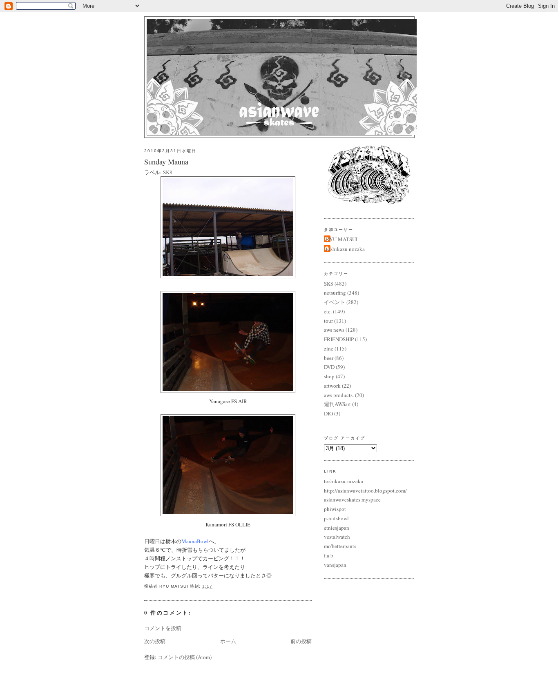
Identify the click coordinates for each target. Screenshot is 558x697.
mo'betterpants (340, 546)
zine (328, 348)
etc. (328, 311)
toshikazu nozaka (345, 249)
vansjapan (335, 564)
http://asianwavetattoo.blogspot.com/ (365, 490)
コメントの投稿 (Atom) (185, 657)
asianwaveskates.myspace (352, 499)
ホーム (228, 641)
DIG (328, 413)
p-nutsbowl (336, 518)
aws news (334, 329)
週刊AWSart (337, 404)
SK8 (167, 172)
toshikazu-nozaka (343, 481)
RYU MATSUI (341, 239)
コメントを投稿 (162, 628)
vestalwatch (337, 536)
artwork (332, 385)
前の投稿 (301, 641)
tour (328, 320)
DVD (329, 367)
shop (329, 376)
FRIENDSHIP (339, 339)
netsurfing (335, 292)
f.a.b (328, 555)
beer (328, 358)
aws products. (339, 395)
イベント (334, 302)
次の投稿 (154, 641)
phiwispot (335, 509)
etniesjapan (336, 527)
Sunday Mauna (166, 161)
